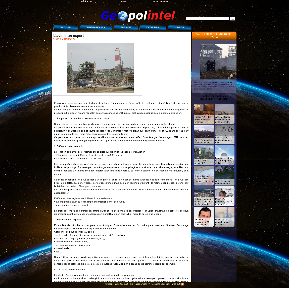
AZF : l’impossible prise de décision (203, 141)
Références (86, 1)
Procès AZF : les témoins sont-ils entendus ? (203, 119)
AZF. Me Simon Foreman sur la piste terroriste (222, 119)
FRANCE (125, 27)
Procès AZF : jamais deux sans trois (223, 140)
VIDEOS (179, 27)
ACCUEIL (65, 27)
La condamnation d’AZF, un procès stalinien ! (223, 160)
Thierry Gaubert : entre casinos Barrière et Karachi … (204, 180)
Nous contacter (160, 1)
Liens (123, 1)
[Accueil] (115, 13)
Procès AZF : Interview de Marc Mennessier (203, 222)
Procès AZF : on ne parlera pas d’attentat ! (223, 222)
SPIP (147, 284)
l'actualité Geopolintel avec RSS (166, 284)
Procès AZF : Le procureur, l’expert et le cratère (223, 201)
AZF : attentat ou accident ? (203, 161)
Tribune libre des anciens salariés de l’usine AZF (203, 201)
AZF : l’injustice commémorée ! (222, 182)
